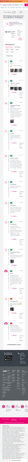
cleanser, (8, 433)
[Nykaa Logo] (1, 4)
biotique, (7, 428)
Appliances (24, 382)
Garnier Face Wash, (9, 449)
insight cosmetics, (17, 437)
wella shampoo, (17, 441)
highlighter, (8, 427)
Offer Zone (18, 375)
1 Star (12, 52)
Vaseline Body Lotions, (11, 453)
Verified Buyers (9, 47)
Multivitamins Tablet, (10, 448)
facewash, (8, 444)
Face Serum (18, 458)
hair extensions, (11, 435)
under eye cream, (8, 436)
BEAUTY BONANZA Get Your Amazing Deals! (11, 1)
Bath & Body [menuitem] (19, 7)
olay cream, (18, 435)
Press (4, 380)
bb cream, (6, 429)
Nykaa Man (18, 381)
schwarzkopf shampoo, (18, 444)
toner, (12, 432)
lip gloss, (11, 428)
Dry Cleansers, (12, 458)
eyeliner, (12, 431)
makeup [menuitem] (2, 7)
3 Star (17, 49)
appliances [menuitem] (12, 7)
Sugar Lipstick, (19, 453)
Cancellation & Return (9, 383)
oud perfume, (14, 440)
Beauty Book (13, 375)
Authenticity (5, 379)
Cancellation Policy (22, 419)
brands (10, 4)
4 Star (12, 49)
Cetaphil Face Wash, (9, 446)
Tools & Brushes (14, 12)
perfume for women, (18, 428)
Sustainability (5, 387)
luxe (13, 4)
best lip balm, (16, 445)
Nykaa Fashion (18, 383)
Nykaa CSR (4, 385)
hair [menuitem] (9, 7)
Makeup (9, 12)
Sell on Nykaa (8, 390)
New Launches (19, 378)
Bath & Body (23, 380)
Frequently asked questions (9, 376)
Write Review (20, 38)
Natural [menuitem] (24, 7)
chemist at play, (13, 433)
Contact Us (8, 374)
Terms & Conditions (6, 419)
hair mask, (16, 431)
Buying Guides (13, 381)
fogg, (22, 435)
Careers (4, 377)
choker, (9, 440)
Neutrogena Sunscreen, (10, 457)
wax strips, (15, 436)
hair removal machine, (12, 439)
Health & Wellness (23, 389)
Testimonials (5, 382)
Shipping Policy (14, 419)
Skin (23, 376)
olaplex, (7, 441)
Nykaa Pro (18, 386)
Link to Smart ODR (4, 395)
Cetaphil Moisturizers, (10, 450)
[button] (9, 56)
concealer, (18, 427)
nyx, (11, 444)
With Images (17, 47)
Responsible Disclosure (5, 389)
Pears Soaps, (18, 457)
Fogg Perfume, (8, 456)
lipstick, (4, 427)
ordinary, (8, 432)
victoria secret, (12, 429)
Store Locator (8, 380)
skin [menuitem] (6, 7)
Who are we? (4, 375)
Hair (22, 377)
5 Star (7, 49)
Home (5, 12)
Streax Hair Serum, (9, 452)
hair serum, (13, 427)
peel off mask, (9, 445)
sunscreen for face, (8, 437)
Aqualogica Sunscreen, (11, 454)
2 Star (7, 52)
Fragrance (24, 390)
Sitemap (18, 388)
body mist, (11, 441)
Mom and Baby (23, 385)
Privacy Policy (14, 420)
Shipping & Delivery (9, 386)
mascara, (19, 433)
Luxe (23, 394)
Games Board (13, 378)
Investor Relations (4, 392)
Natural (23, 392)
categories (5, 4)
